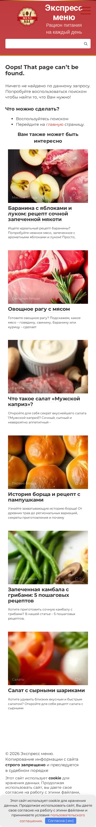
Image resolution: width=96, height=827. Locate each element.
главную (54, 124)
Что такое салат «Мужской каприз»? (44, 401)
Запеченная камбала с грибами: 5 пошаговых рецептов (38, 595)
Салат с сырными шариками (46, 690)
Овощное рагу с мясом (39, 309)
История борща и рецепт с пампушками (44, 497)
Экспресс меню (63, 12)
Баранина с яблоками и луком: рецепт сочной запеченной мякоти (40, 213)
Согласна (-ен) (61, 820)
